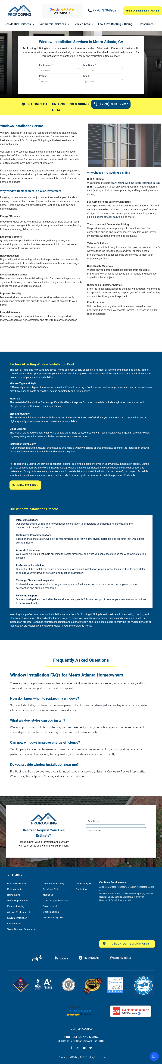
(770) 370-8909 (104, 10)
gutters (99, 216)
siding (90, 216)
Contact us (81, 889)
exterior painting (113, 216)
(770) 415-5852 (81, 1029)
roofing (152, 213)
